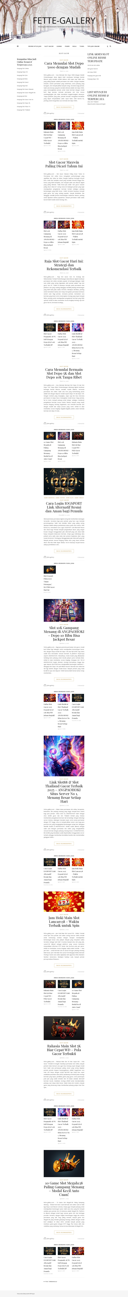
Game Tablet (79, 498)
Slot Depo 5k (26, 103)
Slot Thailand (26, 110)
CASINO (59, 46)
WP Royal (31, 1293)
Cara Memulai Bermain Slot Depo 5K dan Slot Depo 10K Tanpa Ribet (64, 373)
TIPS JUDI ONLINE (93, 46)
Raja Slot (25, 86)
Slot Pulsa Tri (26, 106)
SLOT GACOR (48, 46)
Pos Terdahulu (51, 1281)
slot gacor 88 (97, 75)
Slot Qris (25, 75)
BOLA (74, 46)
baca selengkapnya (64, 107)
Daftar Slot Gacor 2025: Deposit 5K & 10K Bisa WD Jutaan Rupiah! (63, 236)
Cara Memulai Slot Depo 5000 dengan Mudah (64, 65)
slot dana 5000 (92, 72)
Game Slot (70, 498)
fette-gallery (50, 113)
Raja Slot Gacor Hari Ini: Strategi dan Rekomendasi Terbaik (64, 265)
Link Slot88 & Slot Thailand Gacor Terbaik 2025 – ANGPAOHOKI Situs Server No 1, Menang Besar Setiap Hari (78, 345)
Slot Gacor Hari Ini (27, 99)
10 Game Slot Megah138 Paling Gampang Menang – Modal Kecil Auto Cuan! (48, 450)
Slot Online (25, 68)
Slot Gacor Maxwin (27, 89)
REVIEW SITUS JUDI (34, 46)
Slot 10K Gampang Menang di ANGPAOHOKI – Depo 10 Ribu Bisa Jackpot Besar (64, 140)
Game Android (49, 498)
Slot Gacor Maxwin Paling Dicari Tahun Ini (64, 164)
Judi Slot (24, 96)
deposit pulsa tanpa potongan (96, 104)
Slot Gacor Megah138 (28, 92)
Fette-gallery (64, 20)
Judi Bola (24, 79)
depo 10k (96, 79)
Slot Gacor (25, 82)
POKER (67, 46)
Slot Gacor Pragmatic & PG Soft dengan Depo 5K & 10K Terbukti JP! (50, 339)
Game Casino (60, 498)
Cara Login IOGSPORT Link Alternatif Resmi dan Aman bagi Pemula (64, 507)
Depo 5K (25, 72)
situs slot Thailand (93, 102)
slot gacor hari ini (93, 69)
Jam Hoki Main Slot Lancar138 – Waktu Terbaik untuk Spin (77, 137)
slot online (97, 65)
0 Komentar (81, 113)
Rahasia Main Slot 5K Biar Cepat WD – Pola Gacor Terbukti (48, 137)
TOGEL (82, 46)
